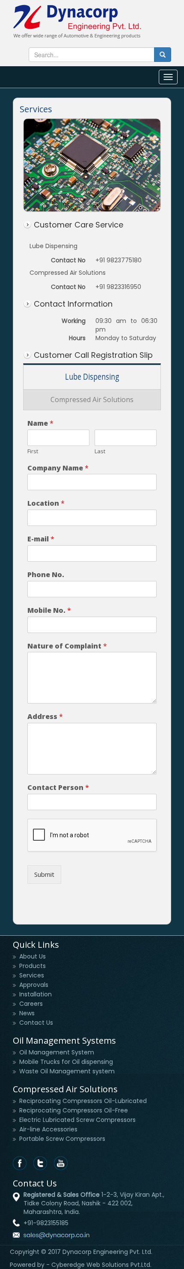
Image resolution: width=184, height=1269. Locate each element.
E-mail (40, 539)
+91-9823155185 (46, 1223)
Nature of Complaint (67, 646)
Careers (31, 1003)
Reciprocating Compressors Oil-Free (73, 1110)
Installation (35, 994)
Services (31, 975)
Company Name (58, 468)
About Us (32, 956)
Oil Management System (56, 1052)
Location (46, 503)
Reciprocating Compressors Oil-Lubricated (83, 1101)
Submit (44, 874)
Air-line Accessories (48, 1129)
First (32, 451)
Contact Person (58, 787)
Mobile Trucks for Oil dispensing (66, 1061)
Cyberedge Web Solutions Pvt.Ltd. (101, 1264)
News (27, 1013)
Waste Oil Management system (67, 1071)
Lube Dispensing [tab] (92, 376)
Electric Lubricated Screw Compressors (77, 1119)
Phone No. (45, 574)
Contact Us (36, 1022)
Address (45, 716)
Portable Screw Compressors (62, 1138)
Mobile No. (49, 610)
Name (40, 423)
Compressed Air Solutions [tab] (92, 399)
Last (100, 451)
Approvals (33, 984)
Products (32, 966)
